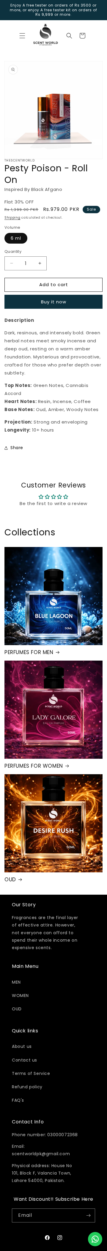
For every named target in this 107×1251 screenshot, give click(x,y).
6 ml (16, 238)
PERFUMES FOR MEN (29, 652)
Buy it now (53, 302)
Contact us (24, 1060)
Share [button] (16, 448)
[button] (22, 35)
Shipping (12, 217)
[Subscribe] (88, 1215)
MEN (16, 982)
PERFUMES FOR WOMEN (33, 766)
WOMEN (20, 995)
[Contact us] (95, 1239)
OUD (10, 879)
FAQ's (18, 1100)
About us (22, 1046)
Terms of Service (31, 1073)
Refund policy (27, 1087)
